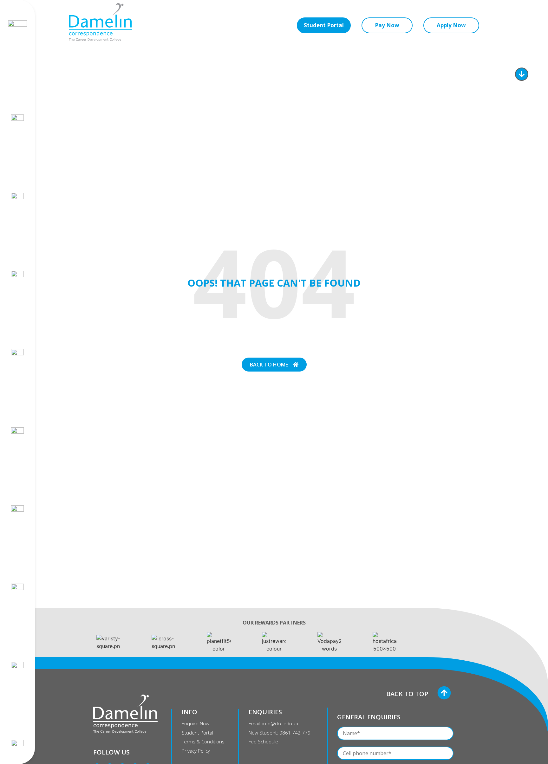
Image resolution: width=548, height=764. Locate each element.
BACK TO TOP (407, 694)
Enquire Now (487, 74)
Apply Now (451, 25)
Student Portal (324, 25)
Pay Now (387, 25)
